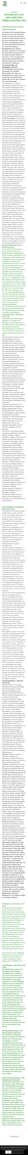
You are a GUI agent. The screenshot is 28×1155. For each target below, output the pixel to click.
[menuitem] (20, 3)
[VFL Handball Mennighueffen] (11, 4)
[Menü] (24, 3)
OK (8, 1152)
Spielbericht (14, 12)
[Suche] (20, 3)
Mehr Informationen (17, 1152)
